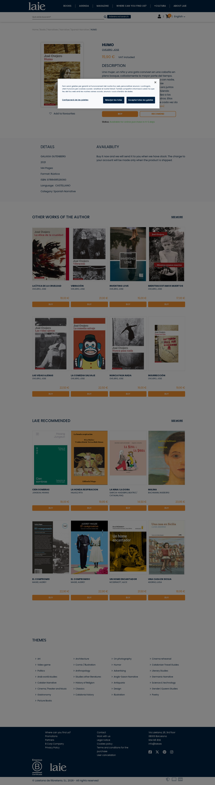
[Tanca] (155, 82)
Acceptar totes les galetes (140, 100)
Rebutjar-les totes (113, 100)
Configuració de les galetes (75, 100)
